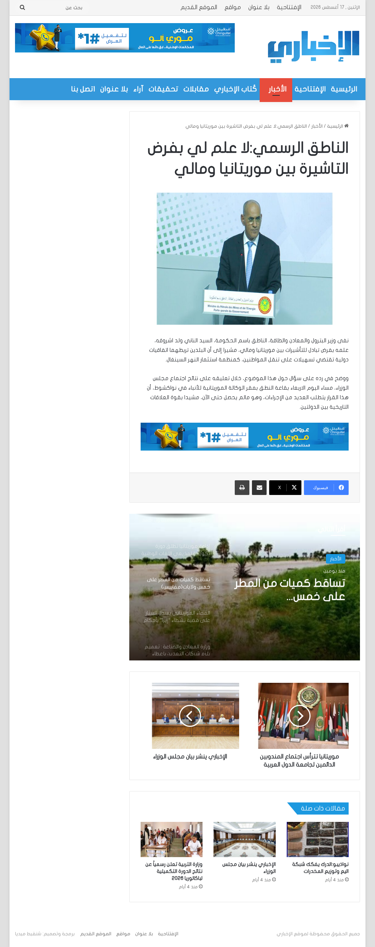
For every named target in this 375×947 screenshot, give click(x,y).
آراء (138, 89)
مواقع (232, 7)
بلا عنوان (259, 7)
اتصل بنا (83, 89)
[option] (244, 587)
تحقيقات (163, 89)
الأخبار (278, 89)
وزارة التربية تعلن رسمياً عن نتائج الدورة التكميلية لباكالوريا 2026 (174, 871)
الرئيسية (344, 89)
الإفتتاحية (289, 7)
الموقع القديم (199, 7)
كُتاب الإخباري (235, 89)
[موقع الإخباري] (313, 46)
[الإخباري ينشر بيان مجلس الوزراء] (245, 839)
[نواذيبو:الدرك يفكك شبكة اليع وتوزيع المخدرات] (318, 839)
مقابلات (196, 89)
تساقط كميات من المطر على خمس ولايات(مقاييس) (290, 590)
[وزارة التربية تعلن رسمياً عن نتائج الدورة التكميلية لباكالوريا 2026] (172, 839)
